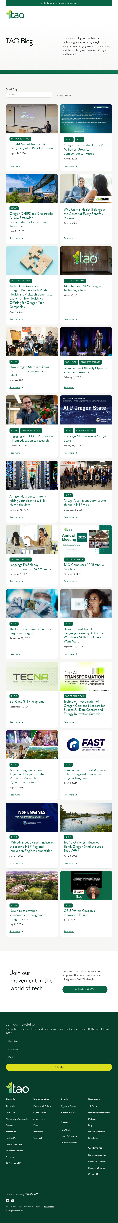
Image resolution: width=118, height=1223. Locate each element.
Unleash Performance (97, 1131)
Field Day (10, 1112)
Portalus (9, 1125)
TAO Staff (66, 1130)
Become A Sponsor (97, 1168)
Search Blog (11, 89)
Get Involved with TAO (85, 989)
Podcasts (92, 1119)
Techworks (10, 1106)
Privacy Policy (49, 1206)
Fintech (36, 1125)
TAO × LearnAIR (14, 1163)
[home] (15, 15)
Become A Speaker (96, 1161)
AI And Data (39, 1119)
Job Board (92, 1106)
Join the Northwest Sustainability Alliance (59, 3)
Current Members (69, 1142)
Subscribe (59, 1067)
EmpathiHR (11, 1131)
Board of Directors (69, 1136)
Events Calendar (68, 1112)
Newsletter (93, 1138)
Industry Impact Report (99, 1112)
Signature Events (68, 1106)
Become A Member (97, 1155)
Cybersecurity (39, 1112)
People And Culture (42, 1106)
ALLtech (10, 1157)
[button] (109, 15)
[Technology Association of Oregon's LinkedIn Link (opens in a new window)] (7, 1200)
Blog (90, 1125)
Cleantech (37, 1138)
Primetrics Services (14, 1150)
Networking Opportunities (17, 1119)
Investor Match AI (14, 1144)
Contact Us (93, 1174)
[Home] (17, 1088)
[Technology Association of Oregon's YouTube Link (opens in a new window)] (13, 1200)
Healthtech (38, 1131)
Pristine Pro (11, 1138)
